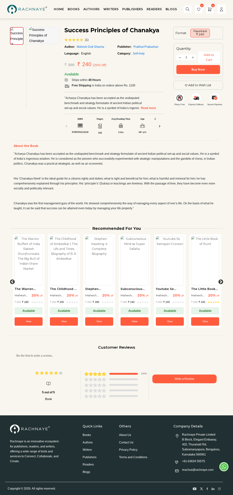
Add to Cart (209, 57)
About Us (125, 434)
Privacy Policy (128, 449)
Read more (148, 108)
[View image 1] (16, 36)
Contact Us (126, 442)
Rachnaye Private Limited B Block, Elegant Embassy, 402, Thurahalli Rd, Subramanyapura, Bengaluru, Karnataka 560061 (201, 444)
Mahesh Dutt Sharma (90, 46)
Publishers (89, 457)
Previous (11, 281)
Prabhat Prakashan (145, 46)
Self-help (139, 53)
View (28, 321)
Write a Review (184, 378)
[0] (199, 9)
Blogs (86, 471)
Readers (88, 464)
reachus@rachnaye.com (198, 469)
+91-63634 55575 (193, 461)
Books (87, 434)
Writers (87, 449)
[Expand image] (44, 35)
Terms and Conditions (133, 457)
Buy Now (198, 69)
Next (220, 281)
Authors (88, 442)
